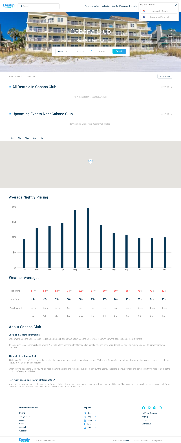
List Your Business (149, 413)
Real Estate (106, 6)
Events (115, 6)
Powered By (121, 441)
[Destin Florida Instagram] (154, 407)
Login (144, 420)
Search (119, 51)
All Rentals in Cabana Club (34, 87)
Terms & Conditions (140, 441)
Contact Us (146, 424)
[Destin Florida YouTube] (160, 407)
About (22, 420)
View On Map (165, 76)
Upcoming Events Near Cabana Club (42, 114)
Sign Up (145, 417)
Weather (23, 431)
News (21, 424)
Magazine (123, 6)
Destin (19, 77)
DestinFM (133, 6)
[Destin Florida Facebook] (143, 407)
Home (11, 77)
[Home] (8, 5)
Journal (22, 427)
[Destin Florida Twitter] (149, 407)
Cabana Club (30, 77)
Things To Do (24, 416)
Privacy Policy (157, 441)
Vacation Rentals (92, 6)
